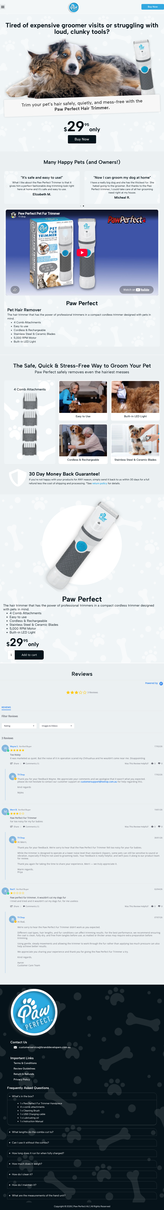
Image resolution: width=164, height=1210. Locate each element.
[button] (2, 6)
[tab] (6, 708)
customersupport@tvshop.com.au (99, 781)
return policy (99, 483)
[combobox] (19, 726)
